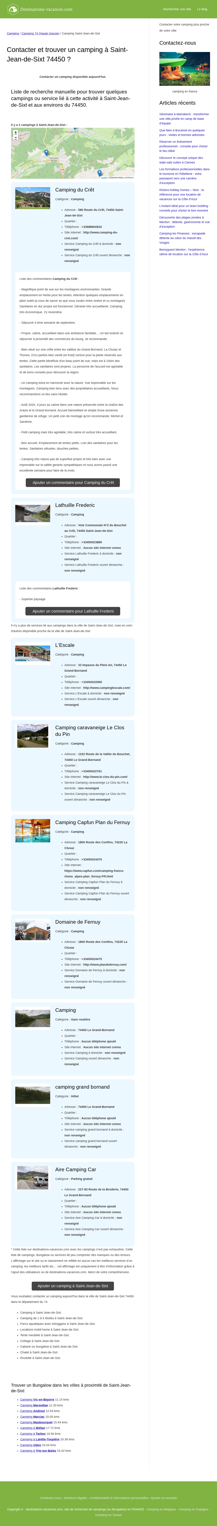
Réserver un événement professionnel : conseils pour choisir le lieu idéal (183, 146)
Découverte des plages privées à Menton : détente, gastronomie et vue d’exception (184, 222)
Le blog (202, 9)
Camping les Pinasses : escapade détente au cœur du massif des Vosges (182, 238)
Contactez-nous (50, 1498)
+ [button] (16, 132)
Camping (13, 33)
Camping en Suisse (108, 1515)
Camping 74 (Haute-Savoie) (40, 33)
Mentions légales (75, 1498)
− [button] (16, 137)
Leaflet (104, 177)
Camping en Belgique (161, 1509)
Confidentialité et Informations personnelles (119, 1498)
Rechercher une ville (177, 9)
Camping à (32, 1428)
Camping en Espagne (193, 1509)
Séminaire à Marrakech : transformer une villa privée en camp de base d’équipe (184, 118)
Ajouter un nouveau (164, 1498)
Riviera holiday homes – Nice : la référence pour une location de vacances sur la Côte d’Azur (181, 194)
